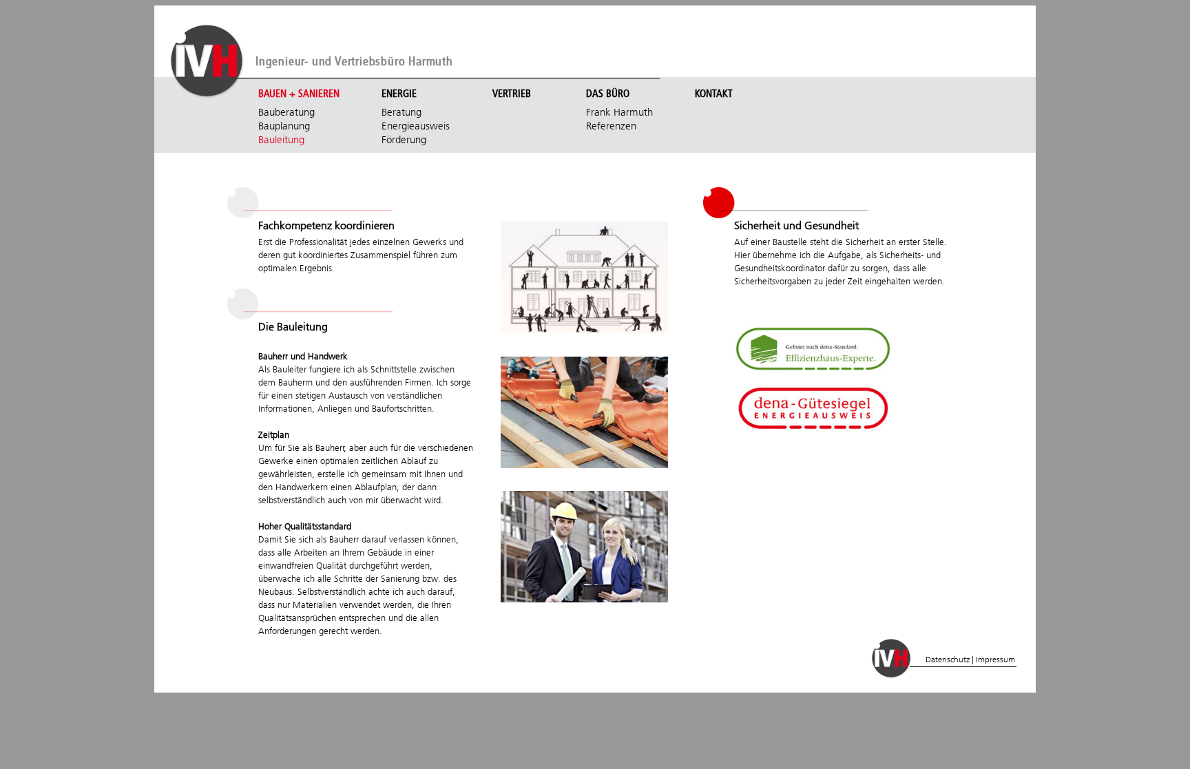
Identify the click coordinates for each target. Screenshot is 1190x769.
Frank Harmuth (619, 112)
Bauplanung (284, 126)
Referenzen (611, 126)
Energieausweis (416, 126)
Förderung (404, 140)
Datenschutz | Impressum (970, 659)
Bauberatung (286, 112)
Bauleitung (281, 140)
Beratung (401, 112)
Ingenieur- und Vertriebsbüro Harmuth (354, 61)
